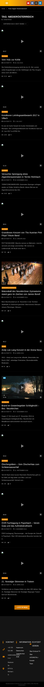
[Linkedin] (40, 3)
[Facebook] (32, 3)
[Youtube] (28, 3)
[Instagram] (36, 3)
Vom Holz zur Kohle (11, 59)
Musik (4, 346)
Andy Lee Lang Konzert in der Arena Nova (22, 350)
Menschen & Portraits (9, 287)
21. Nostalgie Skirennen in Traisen (18, 581)
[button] (7, 3)
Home (3, 8)
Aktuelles (5, 402)
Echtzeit (4, 56)
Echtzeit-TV (7, 63)
